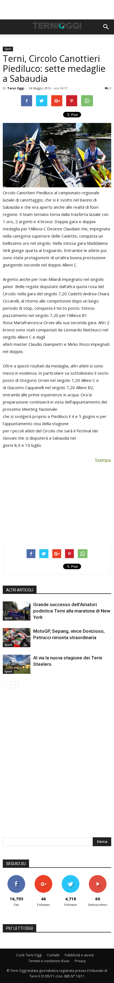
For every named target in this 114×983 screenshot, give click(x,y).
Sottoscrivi (97, 877)
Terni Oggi (15, 88)
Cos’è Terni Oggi (29, 955)
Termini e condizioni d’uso (48, 961)
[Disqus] (57, 766)
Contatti (53, 955)
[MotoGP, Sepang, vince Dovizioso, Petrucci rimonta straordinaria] (16, 637)
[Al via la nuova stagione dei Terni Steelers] (16, 664)
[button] (106, 26)
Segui (43, 877)
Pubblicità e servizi (79, 955)
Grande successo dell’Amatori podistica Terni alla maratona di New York (71, 611)
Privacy (80, 961)
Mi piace (16, 877)
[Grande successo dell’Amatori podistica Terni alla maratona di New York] (16, 611)
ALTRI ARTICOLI (19, 590)
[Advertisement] (57, 10)
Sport (7, 49)
